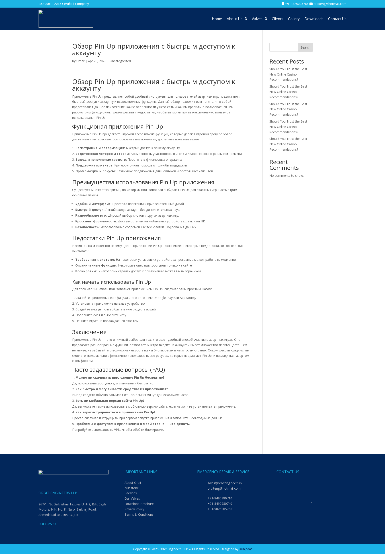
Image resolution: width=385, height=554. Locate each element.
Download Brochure (139, 504)
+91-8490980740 (220, 503)
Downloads (314, 18)
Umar (80, 61)
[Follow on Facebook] (51, 531)
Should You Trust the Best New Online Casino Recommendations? (288, 74)
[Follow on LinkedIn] (42, 531)
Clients (277, 18)
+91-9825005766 (220, 509)
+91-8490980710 (220, 498)
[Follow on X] (68, 531)
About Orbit (133, 482)
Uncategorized (120, 61)
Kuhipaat (245, 549)
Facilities (131, 493)
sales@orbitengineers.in (225, 483)
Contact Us (337, 18)
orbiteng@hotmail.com (329, 4)
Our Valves (132, 498)
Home (217, 18)
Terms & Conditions (139, 514)
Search (305, 47)
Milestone (132, 488)
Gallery (294, 18)
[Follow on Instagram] (59, 531)
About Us (234, 18)
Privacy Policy (134, 509)
